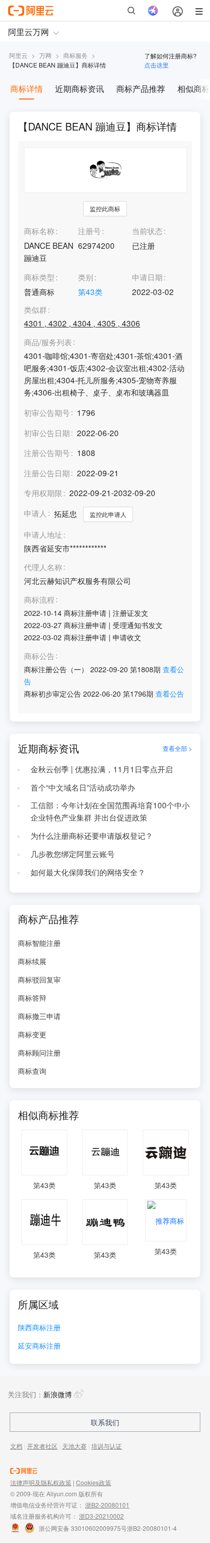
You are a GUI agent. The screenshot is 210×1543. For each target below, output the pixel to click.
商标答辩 (32, 998)
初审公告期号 (47, 412)
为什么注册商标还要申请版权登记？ (92, 835)
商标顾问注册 (39, 1052)
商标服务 (75, 55)
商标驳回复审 (39, 979)
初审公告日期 (47, 432)
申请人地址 (43, 535)
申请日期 (147, 276)
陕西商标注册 (39, 1328)
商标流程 (39, 600)
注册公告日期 (47, 472)
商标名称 (39, 230)
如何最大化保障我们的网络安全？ (88, 871)
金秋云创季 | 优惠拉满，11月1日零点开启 (102, 768)
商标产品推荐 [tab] (140, 88)
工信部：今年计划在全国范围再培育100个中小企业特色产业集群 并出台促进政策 (110, 811)
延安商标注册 (39, 1346)
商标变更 (32, 1034)
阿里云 (18, 55)
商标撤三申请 (39, 1016)
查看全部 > (177, 748)
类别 (85, 276)
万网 (45, 55)
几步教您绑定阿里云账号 (73, 853)
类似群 (35, 310)
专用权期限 (43, 492)
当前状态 (147, 230)
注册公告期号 (47, 452)
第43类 (90, 291)
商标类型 (39, 276)
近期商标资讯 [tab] (79, 88)
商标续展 (32, 961)
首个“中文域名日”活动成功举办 (83, 787)
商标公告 (39, 656)
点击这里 (156, 64)
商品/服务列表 (48, 342)
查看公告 (169, 693)
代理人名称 (43, 567)
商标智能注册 (39, 943)
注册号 (89, 230)
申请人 (35, 512)
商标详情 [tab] (26, 88)
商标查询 (32, 1071)
